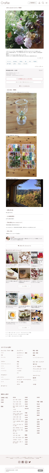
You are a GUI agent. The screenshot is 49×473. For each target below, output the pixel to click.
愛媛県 (38, 415)
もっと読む (39, 57)
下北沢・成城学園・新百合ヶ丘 (18, 422)
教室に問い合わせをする (25, 245)
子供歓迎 (34, 61)
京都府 (26, 439)
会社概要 (37, 458)
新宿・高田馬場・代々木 (18, 427)
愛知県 (26, 428)
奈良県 (38, 397)
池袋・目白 (15, 433)
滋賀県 (26, 437)
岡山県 (38, 404)
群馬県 (26, 401)
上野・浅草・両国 (16, 435)
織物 (34, 355)
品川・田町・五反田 (17, 399)
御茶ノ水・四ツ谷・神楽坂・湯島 (18, 430)
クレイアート (20, 350)
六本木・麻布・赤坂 (17, 401)
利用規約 (11, 458)
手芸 (18, 361)
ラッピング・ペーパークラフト (24, 379)
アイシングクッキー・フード (39, 368)
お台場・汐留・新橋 (17, 411)
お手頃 (14, 63)
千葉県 (26, 406)
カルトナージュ (36, 375)
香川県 (38, 413)
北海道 (2, 399)
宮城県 (2, 402)
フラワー (3, 361)
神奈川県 (26, 408)
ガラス (18, 384)
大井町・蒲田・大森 (17, 416)
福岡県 (38, 421)
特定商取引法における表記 (29, 458)
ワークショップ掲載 (37, 457)
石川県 (26, 417)
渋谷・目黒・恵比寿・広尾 (18, 437)
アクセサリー (4, 374)
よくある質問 (23, 457)
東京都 (14, 397)
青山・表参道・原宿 (17, 403)
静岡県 (26, 426)
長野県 (26, 421)
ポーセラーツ (4, 385)
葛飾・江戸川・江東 (17, 419)
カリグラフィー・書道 (22, 352)
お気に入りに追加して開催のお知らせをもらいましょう (29, 82)
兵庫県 (26, 444)
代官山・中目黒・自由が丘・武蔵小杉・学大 (18, 414)
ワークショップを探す (15, 457)
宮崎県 (38, 430)
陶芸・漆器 (35, 350)
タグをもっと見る (38, 66)
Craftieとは (8, 457)
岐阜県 (26, 424)
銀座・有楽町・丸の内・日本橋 (18, 407)
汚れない (19, 63)
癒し (26, 61)
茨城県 (26, 397)
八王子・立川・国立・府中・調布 (18, 425)
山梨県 (26, 419)
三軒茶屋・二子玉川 (17, 439)
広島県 (38, 406)
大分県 (38, 428)
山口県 (38, 408)
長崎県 (38, 424)
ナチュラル (9, 61)
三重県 (26, 430)
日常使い (21, 61)
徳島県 (38, 410)
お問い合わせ (30, 457)
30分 (30, 61)
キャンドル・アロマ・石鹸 (7, 350)
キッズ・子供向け (37, 366)
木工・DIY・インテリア (38, 361)
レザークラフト (20, 377)
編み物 (34, 377)
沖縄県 (38, 433)
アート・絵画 (20, 381)
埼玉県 (26, 404)
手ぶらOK (25, 63)
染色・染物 (35, 352)
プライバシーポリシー (19, 458)
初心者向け (15, 61)
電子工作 (35, 364)
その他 (34, 384)
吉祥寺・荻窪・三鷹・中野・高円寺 (18, 442)
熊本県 (38, 426)
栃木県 (26, 399)
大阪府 (26, 441)
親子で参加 (9, 63)
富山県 (26, 415)
